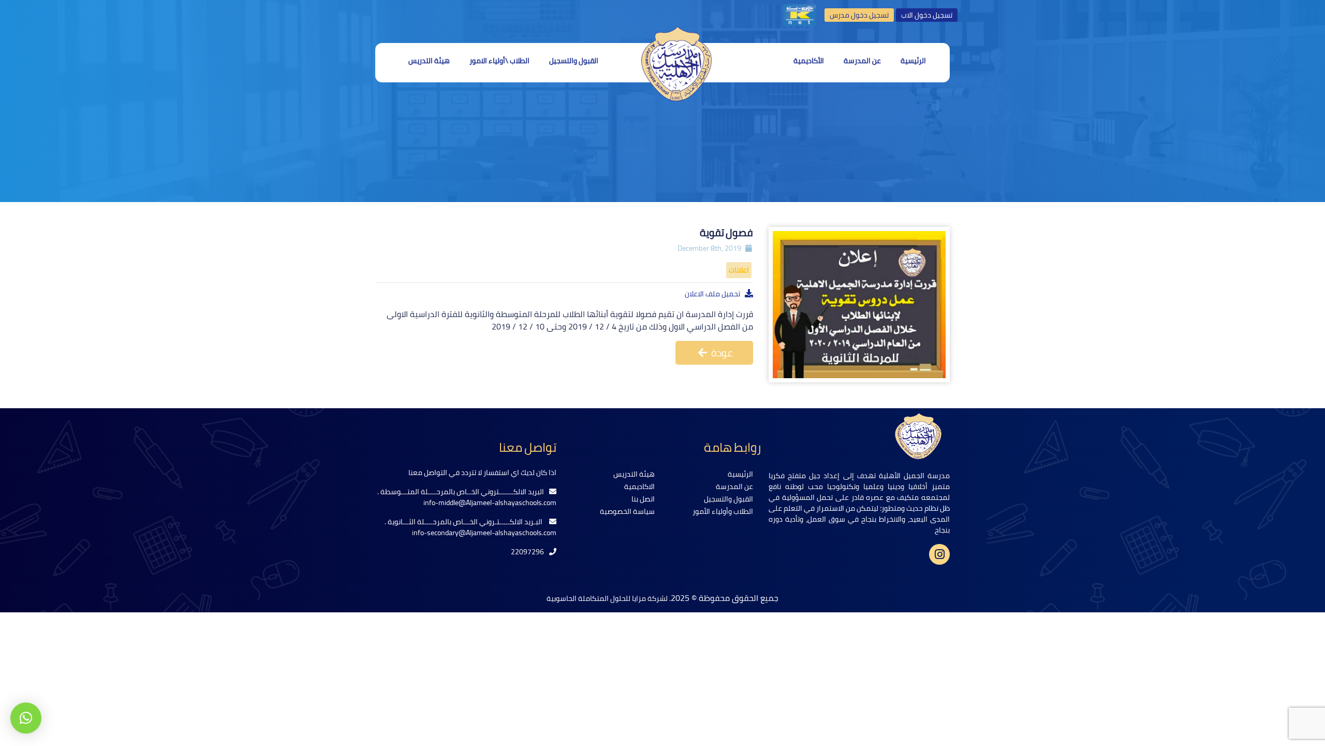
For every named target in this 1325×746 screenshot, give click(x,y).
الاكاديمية (639, 486)
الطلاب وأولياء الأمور (723, 511)
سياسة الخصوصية (627, 511)
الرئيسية (913, 60)
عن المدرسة (862, 60)
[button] (25, 718)
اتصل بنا (643, 499)
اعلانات (739, 270)
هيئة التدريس (429, 60)
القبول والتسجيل (573, 60)
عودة (721, 352)
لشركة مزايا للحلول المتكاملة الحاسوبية (608, 598)
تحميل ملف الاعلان (712, 293)
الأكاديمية (808, 60)
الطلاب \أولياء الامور (499, 60)
